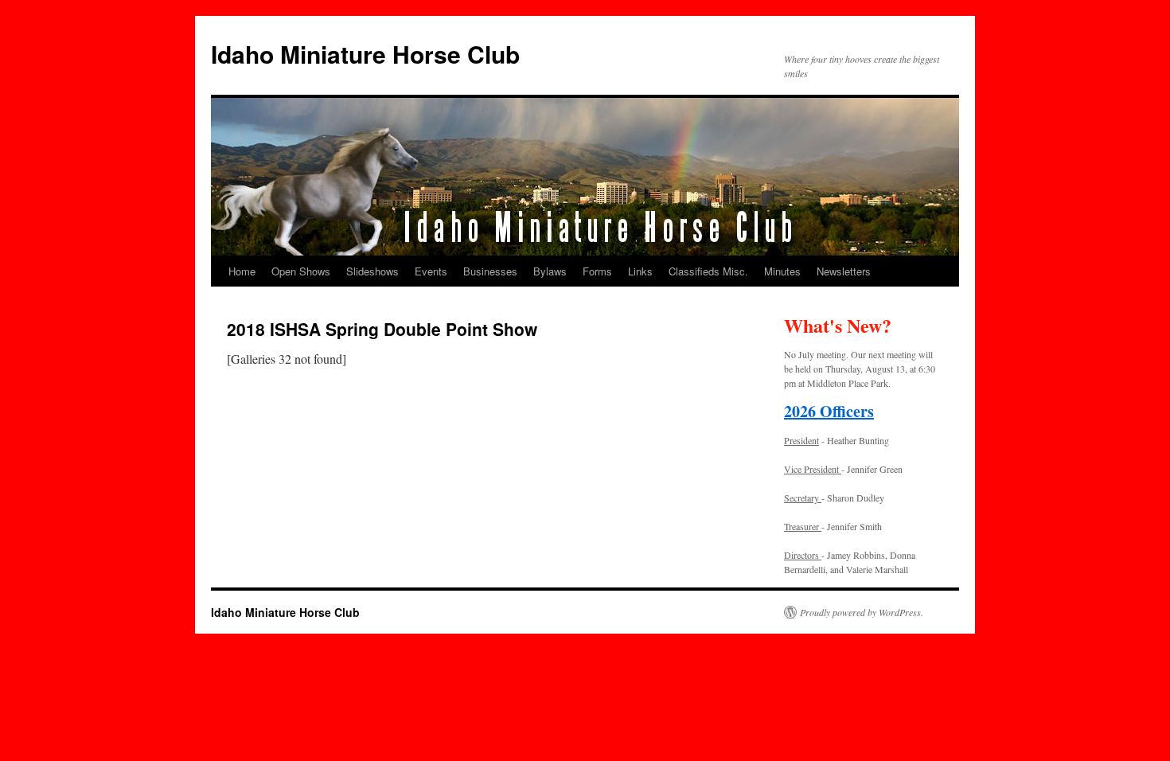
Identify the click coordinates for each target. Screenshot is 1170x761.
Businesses (490, 271)
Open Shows (300, 271)
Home (241, 271)
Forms (597, 271)
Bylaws (550, 271)
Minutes (782, 271)
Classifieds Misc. (708, 271)
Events (431, 271)
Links (640, 271)
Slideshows (372, 271)
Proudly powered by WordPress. (861, 612)
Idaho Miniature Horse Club (365, 54)
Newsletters (844, 271)
